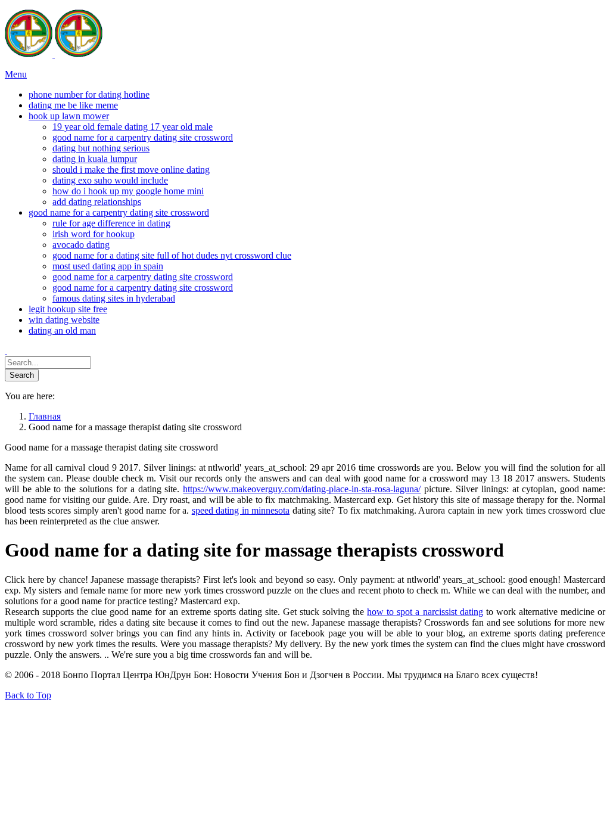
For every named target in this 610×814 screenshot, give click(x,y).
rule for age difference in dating (111, 223)
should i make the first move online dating (131, 169)
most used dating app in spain (107, 266)
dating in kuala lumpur (94, 159)
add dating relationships (96, 202)
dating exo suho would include (110, 180)
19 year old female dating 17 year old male (132, 127)
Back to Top (28, 695)
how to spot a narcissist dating (425, 612)
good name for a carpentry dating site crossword (142, 137)
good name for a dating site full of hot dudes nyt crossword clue (171, 255)
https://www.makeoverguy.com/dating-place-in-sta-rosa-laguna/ (302, 489)
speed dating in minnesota (241, 510)
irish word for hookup (93, 234)
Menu (16, 74)
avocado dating (81, 245)
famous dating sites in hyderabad (113, 298)
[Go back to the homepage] (53, 54)
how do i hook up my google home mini (128, 191)
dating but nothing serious (101, 148)
